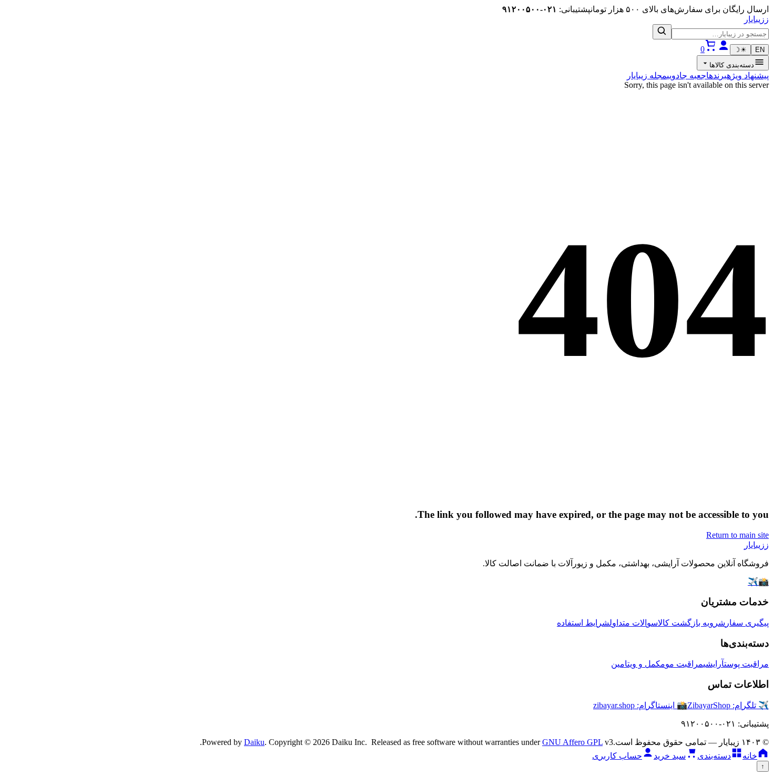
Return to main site (737, 534)
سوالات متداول (633, 622)
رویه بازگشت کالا (688, 622)
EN (760, 50)
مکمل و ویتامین (638, 663)
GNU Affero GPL (572, 742)
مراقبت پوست (746, 663)
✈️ (753, 581)
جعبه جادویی (686, 75)
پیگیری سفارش (743, 622)
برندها (716, 75)
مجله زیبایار (647, 75)
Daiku (254, 742)
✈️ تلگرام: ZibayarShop (728, 705)
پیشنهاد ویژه (748, 75)
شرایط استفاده (583, 622)
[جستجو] (662, 31)
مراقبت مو (684, 663)
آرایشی (713, 663)
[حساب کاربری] (723, 49)
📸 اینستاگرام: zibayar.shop (640, 705)
